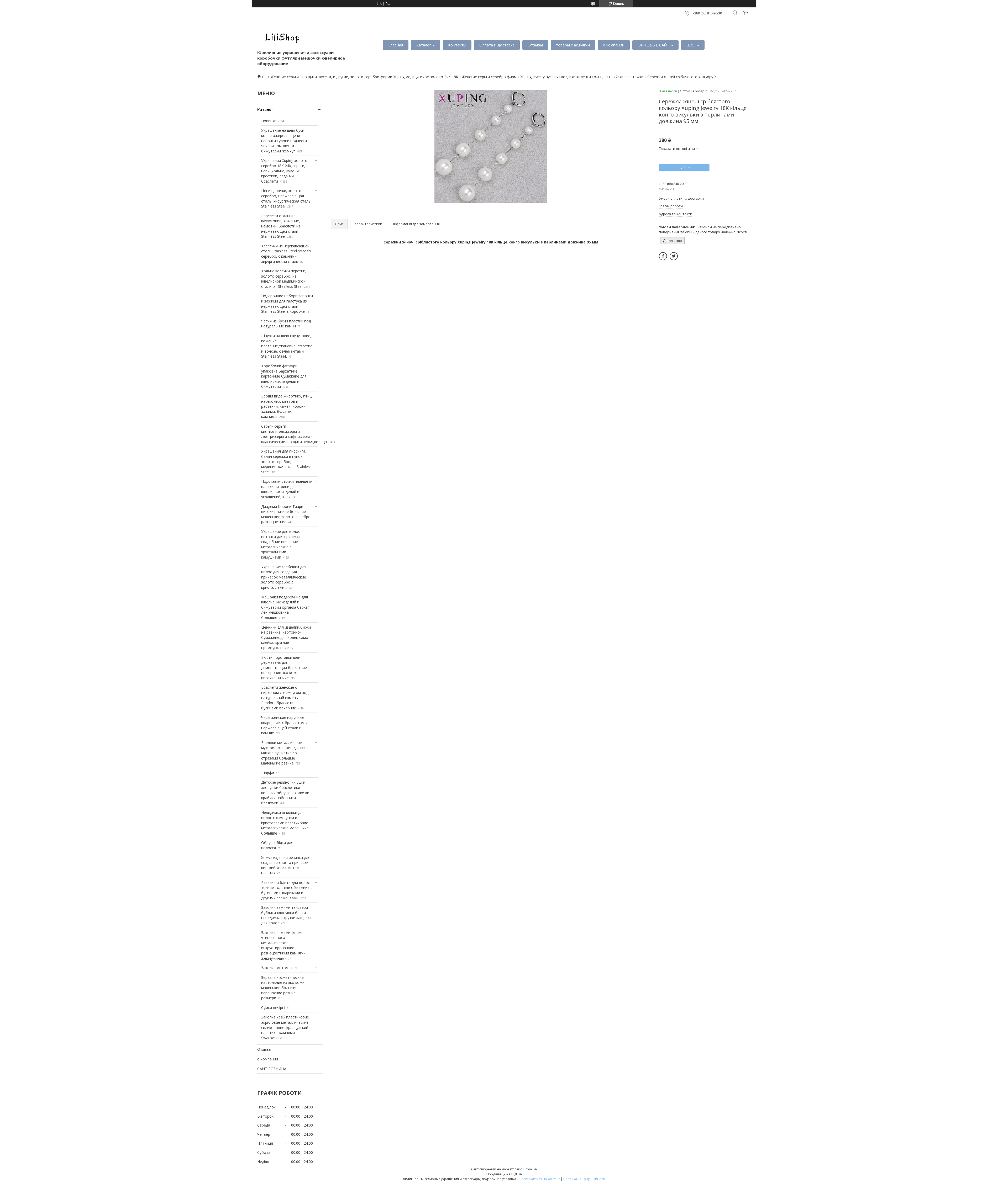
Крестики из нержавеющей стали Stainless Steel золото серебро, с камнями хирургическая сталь (286, 253)
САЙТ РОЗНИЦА (271, 1068)
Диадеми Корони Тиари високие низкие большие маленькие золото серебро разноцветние (286, 514)
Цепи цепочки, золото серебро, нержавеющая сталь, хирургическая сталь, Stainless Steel (286, 198)
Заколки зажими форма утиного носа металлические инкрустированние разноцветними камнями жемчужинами (283, 945)
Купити (684, 167)
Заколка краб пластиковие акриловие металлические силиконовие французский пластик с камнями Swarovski (285, 1027)
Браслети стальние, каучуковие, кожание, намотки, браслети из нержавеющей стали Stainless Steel (280, 226)
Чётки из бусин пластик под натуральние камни (286, 323)
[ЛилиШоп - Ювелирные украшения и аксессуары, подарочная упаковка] (281, 37)
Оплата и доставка (496, 44)
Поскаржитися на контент (539, 1179)
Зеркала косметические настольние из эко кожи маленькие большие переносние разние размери (282, 987)
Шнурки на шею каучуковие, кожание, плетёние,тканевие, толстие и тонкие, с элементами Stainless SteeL (286, 346)
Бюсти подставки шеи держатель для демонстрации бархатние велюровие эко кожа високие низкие (284, 667)
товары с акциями (573, 44)
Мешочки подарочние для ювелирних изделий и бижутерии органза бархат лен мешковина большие (285, 607)
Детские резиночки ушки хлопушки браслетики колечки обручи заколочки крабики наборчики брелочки (285, 792)
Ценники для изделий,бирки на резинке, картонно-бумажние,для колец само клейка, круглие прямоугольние (286, 637)
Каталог (423, 44)
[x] (674, 256)
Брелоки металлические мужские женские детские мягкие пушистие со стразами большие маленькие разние (284, 753)
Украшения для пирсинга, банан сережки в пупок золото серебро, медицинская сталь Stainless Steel (286, 461)
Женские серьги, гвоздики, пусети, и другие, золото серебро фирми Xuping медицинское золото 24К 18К (364, 76)
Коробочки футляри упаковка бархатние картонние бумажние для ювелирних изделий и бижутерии (284, 376)
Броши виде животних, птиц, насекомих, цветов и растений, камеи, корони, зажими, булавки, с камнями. (287, 406)
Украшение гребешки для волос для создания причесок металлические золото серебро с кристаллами (283, 577)
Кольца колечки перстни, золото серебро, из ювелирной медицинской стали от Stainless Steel (283, 278)
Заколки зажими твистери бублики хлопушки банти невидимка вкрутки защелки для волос (286, 915)
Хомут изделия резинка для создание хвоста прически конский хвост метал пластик (285, 865)
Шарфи (267, 772)
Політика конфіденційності (584, 1179)
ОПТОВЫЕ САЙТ (653, 44)
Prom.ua (530, 1169)
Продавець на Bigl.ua (504, 1174)
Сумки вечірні (273, 1007)
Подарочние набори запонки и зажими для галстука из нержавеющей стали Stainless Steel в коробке (287, 303)
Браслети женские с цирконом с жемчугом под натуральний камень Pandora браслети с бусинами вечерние (284, 697)
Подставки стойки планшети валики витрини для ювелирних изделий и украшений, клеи (286, 489)
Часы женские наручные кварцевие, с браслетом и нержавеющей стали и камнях (284, 725)
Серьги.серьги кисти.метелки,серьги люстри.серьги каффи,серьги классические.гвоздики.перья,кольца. (294, 434)
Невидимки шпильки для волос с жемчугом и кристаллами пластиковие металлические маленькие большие (285, 822)
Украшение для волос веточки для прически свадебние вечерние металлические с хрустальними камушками (281, 544)
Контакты (457, 44)
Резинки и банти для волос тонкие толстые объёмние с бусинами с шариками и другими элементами (286, 890)
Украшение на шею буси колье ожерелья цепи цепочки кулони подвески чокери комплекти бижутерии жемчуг (284, 140)
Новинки (268, 120)
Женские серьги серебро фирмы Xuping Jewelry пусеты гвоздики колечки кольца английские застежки (552, 76)
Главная (395, 44)
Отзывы (535, 44)
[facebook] (663, 256)
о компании (613, 44)
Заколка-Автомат (277, 967)
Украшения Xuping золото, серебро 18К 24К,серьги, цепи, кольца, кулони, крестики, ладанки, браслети (284, 170)
